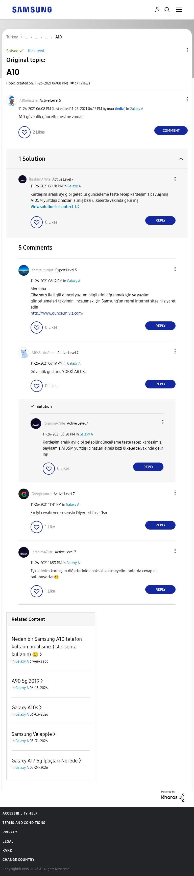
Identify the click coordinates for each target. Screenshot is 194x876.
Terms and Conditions (24, 823)
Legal (8, 841)
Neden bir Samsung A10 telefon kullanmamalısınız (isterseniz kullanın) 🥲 (47, 647)
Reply (160, 220)
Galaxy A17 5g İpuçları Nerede (45, 761)
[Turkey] (32, 9)
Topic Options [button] (178, 50)
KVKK (7, 850)
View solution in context (52, 206)
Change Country (18, 860)
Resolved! (36, 50)
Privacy (10, 832)
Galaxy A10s (25, 708)
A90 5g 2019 (25, 681)
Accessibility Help (20, 813)
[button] (179, 99)
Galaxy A (136, 109)
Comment (171, 130)
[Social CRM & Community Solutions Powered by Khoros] (172, 796)
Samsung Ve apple (32, 734)
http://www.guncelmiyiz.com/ (57, 313)
